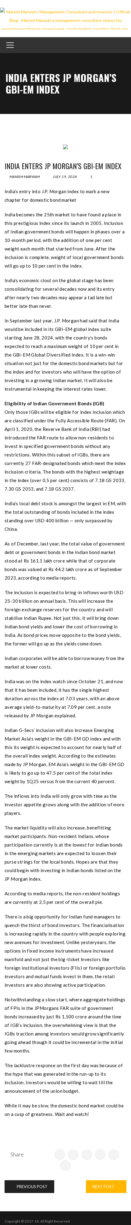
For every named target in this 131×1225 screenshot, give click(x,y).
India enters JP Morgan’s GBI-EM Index (63, 165)
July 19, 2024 (64, 176)
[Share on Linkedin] (100, 1154)
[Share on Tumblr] (113, 1154)
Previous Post (32, 1186)
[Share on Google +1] (86, 1154)
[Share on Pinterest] (65, 1165)
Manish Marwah (24, 176)
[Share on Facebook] (59, 1154)
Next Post (104, 1186)
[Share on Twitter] (73, 1154)
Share (17, 1154)
